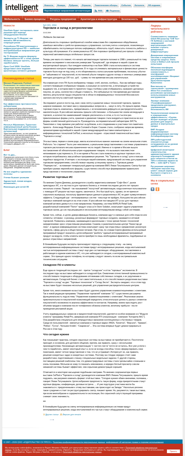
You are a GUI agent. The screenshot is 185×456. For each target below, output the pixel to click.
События (126, 5)
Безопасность (130, 19)
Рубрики (73, 5)
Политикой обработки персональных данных (82, 452)
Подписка (115, 11)
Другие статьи (52, 414)
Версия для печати (72, 414)
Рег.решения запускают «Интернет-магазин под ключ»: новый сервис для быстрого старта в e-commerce (164, 170)
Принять (173, 451)
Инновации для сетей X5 (16, 187)
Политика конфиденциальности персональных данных (79, 442)
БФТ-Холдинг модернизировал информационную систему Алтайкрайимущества (164, 133)
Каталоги (139, 5)
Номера (61, 5)
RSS (100, 11)
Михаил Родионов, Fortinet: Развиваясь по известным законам (21, 84)
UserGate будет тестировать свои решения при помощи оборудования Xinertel (21, 32)
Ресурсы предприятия (63, 19)
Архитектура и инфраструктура (99, 19)
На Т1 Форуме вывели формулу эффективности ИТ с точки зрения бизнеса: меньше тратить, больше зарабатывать (21, 59)
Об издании (154, 5)
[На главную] (22, 12)
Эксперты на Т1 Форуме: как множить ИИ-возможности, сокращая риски (18, 40)
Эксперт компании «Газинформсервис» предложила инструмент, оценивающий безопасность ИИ (163, 105)
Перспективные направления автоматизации (67, 11)
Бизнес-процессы (35, 19)
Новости (48, 5)
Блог (7, 150)
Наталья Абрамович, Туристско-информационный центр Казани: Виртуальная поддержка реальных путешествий (22, 128)
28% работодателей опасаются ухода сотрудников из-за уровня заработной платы (164, 143)
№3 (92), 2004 (50, 25)
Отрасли (86, 5)
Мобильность (12, 19)
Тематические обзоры (106, 5)
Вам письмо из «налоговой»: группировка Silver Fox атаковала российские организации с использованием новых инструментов (164, 91)
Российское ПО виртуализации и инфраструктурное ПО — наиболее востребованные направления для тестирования (22, 49)
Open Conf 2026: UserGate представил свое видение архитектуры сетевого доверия (20, 68)
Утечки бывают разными (16, 177)
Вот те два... (10, 155)
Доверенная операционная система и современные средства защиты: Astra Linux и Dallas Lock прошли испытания (165, 59)
